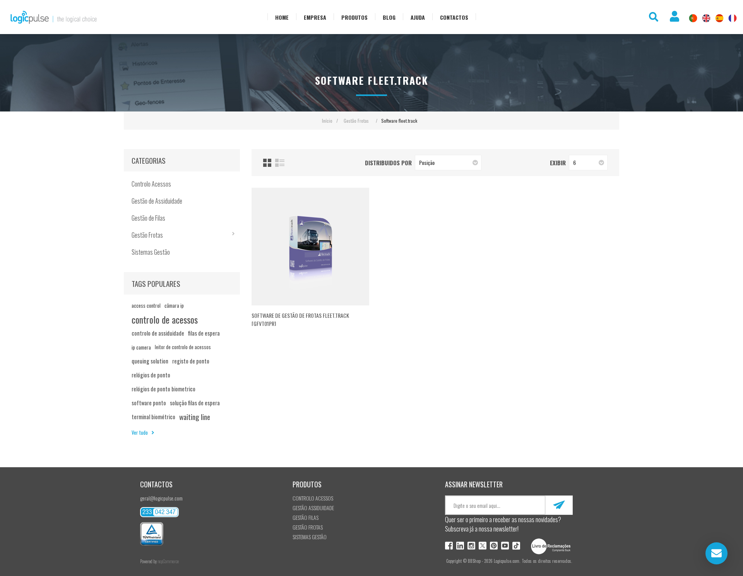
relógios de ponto (151, 375)
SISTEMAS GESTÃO (310, 537)
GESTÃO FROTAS (308, 527)
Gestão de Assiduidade (157, 201)
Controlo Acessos (151, 184)
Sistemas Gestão (151, 252)
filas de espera (204, 333)
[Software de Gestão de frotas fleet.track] (310, 246)
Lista (279, 163)
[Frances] (732, 18)
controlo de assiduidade (158, 333)
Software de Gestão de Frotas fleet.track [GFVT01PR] (300, 319)
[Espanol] (719, 18)
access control (146, 305)
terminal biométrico (153, 417)
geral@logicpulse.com (161, 498)
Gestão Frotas (147, 235)
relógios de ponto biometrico (163, 389)
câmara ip (174, 305)
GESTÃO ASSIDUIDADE (313, 508)
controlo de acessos (165, 319)
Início (327, 120)
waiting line (194, 416)
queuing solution (150, 361)
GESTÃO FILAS (305, 517)
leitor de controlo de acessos (183, 347)
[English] (706, 18)
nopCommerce (168, 561)
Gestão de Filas (148, 218)
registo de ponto (190, 361)
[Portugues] (693, 18)
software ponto (149, 403)
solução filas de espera (195, 403)
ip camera (141, 347)
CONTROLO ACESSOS (313, 498)
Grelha (267, 163)
